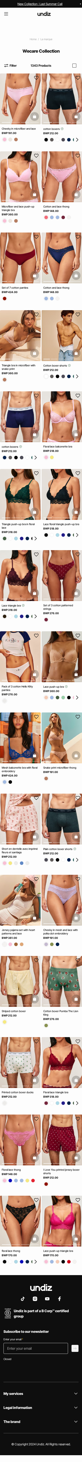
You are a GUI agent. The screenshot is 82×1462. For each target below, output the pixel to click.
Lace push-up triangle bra (58, 1251)
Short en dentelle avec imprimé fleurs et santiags (20, 850)
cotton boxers (51, 129)
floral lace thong (11, 1251)
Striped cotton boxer (14, 1011)
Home (33, 39)
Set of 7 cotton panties (15, 287)
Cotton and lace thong (56, 206)
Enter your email (13, 1339)
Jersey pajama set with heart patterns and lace (18, 931)
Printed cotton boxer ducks (17, 1092)
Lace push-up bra (54, 686)
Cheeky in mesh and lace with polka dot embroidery (60, 931)
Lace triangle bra (11, 605)
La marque (46, 39)
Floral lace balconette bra (57, 446)
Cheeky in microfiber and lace (19, 128)
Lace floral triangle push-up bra (61, 524)
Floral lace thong (11, 1169)
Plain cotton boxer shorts (58, 849)
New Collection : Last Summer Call (40, 4)
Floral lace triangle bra (55, 1092)
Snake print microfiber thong (59, 767)
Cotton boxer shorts (55, 365)
